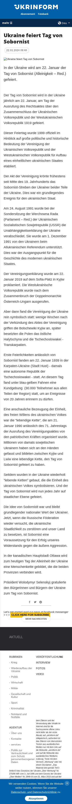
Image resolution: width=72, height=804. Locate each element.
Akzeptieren (36, 798)
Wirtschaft (17, 682)
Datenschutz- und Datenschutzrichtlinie (34, 792)
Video (40, 674)
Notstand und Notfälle (19, 716)
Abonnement (28, 14)
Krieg (14, 662)
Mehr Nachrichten (36, 619)
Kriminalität (17, 708)
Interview (43, 662)
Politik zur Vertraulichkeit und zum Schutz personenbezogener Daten (23, 756)
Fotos (40, 668)
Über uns (16, 733)
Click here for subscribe (30, 614)
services (16, 744)
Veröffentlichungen (51, 656)
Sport (14, 702)
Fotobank (43, 14)
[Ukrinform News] (36, 7)
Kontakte (16, 738)
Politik (14, 676)
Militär (14, 688)
